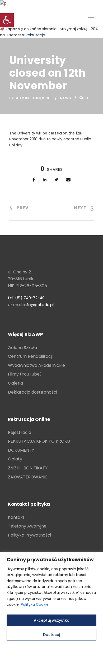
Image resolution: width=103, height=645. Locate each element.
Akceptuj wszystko (51, 620)
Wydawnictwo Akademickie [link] (36, 365)
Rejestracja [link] (19, 432)
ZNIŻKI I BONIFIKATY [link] (28, 468)
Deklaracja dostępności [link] (32, 392)
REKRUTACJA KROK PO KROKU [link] (39, 441)
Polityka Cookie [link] (35, 604)
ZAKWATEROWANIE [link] (28, 477)
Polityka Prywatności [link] (29, 535)
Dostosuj (51, 634)
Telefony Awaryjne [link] (27, 526)
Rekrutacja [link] (35, 35)
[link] (7, 20)
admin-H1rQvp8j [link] (34, 98)
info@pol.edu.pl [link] (39, 304)
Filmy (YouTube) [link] (25, 374)
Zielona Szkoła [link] (22, 348)
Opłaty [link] (15, 459)
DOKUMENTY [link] (21, 450)
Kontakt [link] (16, 517)
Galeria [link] (15, 383)
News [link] (65, 98)
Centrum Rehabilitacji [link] (30, 356)
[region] (51, 598)
